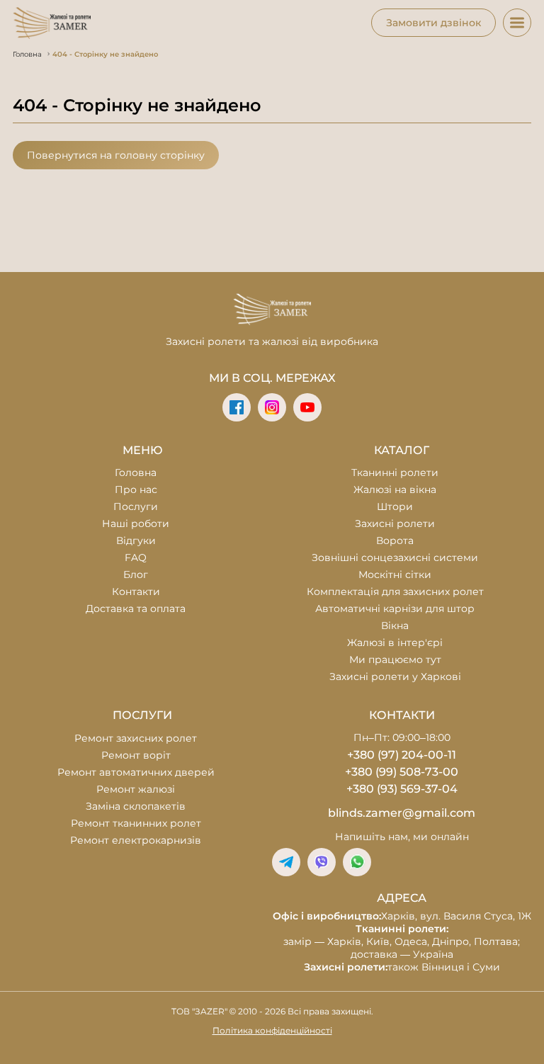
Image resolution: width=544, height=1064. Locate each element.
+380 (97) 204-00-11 (401, 755)
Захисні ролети (395, 523)
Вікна (395, 625)
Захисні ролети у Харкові (395, 676)
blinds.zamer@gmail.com (401, 813)
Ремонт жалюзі (135, 789)
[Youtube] (307, 407)
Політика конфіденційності (272, 1030)
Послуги (135, 506)
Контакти (136, 591)
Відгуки (136, 540)
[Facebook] (236, 407)
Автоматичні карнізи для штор (395, 608)
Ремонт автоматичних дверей (136, 772)
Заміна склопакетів (136, 806)
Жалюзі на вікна (394, 489)
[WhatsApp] (357, 862)
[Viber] (321, 862)
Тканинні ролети (394, 472)
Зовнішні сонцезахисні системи (395, 557)
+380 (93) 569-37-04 (402, 789)
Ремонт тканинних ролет (136, 823)
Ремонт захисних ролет (135, 738)
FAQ (136, 557)
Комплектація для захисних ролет (395, 591)
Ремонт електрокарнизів (135, 840)
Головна (136, 472)
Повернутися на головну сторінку (116, 155)
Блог (135, 574)
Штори (395, 506)
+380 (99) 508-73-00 (401, 772)
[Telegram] (286, 862)
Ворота (395, 540)
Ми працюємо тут (395, 659)
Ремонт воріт (136, 755)
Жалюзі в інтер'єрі (395, 642)
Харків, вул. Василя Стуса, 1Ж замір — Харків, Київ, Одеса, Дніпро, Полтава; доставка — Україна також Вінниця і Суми (402, 941)
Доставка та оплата (136, 608)
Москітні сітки (394, 574)
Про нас (136, 489)
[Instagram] (272, 407)
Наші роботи (135, 523)
